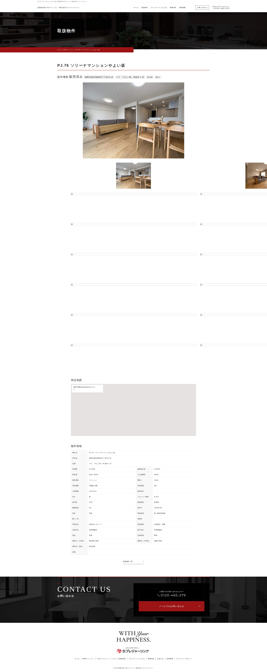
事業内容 (173, 7)
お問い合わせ (202, 7)
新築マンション (88, 658)
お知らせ (160, 658)
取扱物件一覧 (128, 561)
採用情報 (182, 7)
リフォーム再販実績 (118, 658)
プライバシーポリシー (184, 658)
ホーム (136, 7)
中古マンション (102, 658)
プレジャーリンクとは (159, 7)
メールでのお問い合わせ (171, 606)
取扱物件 (145, 7)
